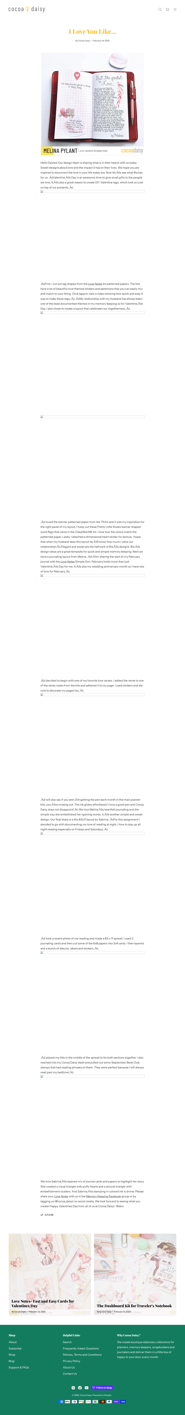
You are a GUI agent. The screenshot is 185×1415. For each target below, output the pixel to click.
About (13, 1342)
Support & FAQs (19, 1367)
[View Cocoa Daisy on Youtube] (86, 1388)
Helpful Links (71, 1335)
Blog (11, 1361)
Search (67, 1342)
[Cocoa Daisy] (27, 9)
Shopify (107, 1395)
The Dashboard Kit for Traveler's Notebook (134, 1305)
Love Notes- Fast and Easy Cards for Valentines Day (43, 1303)
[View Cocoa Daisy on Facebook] (80, 1388)
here (82, 293)
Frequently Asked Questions (81, 1348)
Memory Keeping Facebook (103, 1196)
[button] (160, 9)
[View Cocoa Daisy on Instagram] (73, 1388)
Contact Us (70, 1373)
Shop (12, 1335)
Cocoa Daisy (85, 1395)
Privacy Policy (71, 1361)
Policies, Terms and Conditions (82, 1355)
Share (49, 1214)
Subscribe (15, 1348)
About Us (69, 1367)
